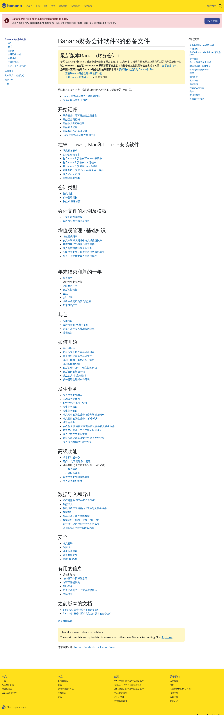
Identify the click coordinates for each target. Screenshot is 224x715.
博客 (53, 6)
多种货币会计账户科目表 (76, 379)
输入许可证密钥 (71, 174)
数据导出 (68, 512)
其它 (192, 73)
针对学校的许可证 (66, 689)
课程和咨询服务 (121, 701)
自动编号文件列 (71, 399)
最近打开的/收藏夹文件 (76, 324)
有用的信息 (195, 95)
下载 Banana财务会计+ (78, 77)
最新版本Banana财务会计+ (203, 45)
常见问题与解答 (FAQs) (75, 100)
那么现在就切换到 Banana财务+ (136, 69)
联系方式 (174, 701)
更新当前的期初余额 (74, 371)
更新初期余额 (70, 289)
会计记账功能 (14, 54)
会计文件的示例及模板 (200, 62)
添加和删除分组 (71, 363)
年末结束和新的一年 (199, 69)
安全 (192, 91)
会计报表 (68, 297)
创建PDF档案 (70, 559)
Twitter (78, 647)
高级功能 (194, 84)
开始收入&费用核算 (73, 123)
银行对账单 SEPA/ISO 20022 (79, 500)
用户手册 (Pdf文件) (17, 66)
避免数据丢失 (70, 555)
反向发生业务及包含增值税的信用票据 (83, 252)
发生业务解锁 (70, 410)
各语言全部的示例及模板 (76, 221)
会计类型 (194, 58)
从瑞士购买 (63, 680)
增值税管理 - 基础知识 (200, 66)
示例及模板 (7, 689)
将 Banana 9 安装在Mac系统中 (80, 162)
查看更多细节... (170, 65)
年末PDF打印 (70, 305)
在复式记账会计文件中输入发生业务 (82, 430)
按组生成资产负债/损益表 (77, 301)
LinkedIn (102, 647)
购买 (60, 685)
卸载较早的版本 (71, 178)
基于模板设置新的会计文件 (77, 356)
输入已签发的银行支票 (75, 434)
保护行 (66, 547)
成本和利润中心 (71, 457)
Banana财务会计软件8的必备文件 (81, 609)
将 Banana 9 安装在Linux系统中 (80, 166)
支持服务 (88, 6)
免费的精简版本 (71, 154)
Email (112, 647)
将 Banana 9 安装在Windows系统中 (82, 158)
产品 (28, 6)
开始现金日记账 (71, 119)
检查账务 (68, 278)
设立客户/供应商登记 (74, 375)
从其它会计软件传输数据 (76, 516)
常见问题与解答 (121, 693)
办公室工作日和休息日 (75, 578)
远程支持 (68, 332)
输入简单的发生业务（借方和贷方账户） (85, 414)
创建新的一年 (70, 285)
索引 (10, 42)
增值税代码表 (70, 236)
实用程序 (68, 321)
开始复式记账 (70, 127)
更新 (60, 697)
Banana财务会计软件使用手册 (79, 135)
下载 (38, 6)
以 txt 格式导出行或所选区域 (78, 527)
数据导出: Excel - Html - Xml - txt (81, 520)
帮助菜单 (68, 586)
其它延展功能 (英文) (14, 75)
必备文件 (63, 6)
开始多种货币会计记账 (75, 131)
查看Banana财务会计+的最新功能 (83, 73)
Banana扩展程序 (9, 693)
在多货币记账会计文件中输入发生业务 (83, 438)
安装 (10, 46)
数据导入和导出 (197, 87)
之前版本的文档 (197, 98)
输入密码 (68, 543)
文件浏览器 (13, 62)
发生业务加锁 (70, 406)
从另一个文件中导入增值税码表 (80, 256)
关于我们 (174, 680)
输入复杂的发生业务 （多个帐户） (81, 418)
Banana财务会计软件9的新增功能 (81, 96)
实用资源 (75, 6)
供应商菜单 (74, 473)
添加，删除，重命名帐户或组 (78, 359)
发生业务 (194, 80)
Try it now (167, 637)
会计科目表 (69, 348)
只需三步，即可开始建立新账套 (80, 115)
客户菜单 (72, 469)
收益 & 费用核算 (71, 201)
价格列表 (62, 693)
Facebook (89, 647)
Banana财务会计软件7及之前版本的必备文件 (87, 613)
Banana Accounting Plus (46, 22)
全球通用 (9, 71)
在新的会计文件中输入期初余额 (80, 367)
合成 (65, 293)
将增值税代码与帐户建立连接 (78, 244)
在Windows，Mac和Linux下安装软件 (205, 53)
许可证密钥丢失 (71, 582)
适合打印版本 (65, 621)
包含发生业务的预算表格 (76, 477)
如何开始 (194, 77)
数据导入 (68, 504)
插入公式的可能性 (72, 481)
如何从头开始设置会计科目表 (78, 352)
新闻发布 (174, 697)
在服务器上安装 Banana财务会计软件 (83, 170)
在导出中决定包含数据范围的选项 (81, 523)
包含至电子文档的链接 (75, 402)
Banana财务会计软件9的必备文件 (129, 680)
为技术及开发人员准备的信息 (78, 328)
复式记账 (68, 193)
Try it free (212, 20)
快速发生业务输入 (72, 395)
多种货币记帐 (70, 197)
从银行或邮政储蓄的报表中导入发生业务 (85, 508)
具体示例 (9, 79)
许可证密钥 (119, 697)
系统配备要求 (70, 150)
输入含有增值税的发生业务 (77, 248)
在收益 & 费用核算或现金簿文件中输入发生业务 (89, 426)
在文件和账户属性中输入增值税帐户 (82, 240)
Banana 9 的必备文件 (15, 39)
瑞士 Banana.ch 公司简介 (181, 689)
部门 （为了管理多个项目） (78, 461)
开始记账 (194, 48)
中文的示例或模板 (72, 217)
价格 (45, 6)
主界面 (11, 50)
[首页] (12, 6)
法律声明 (174, 693)
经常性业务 (69, 422)
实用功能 (12, 58)
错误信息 (68, 594)
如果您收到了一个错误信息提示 (80, 590)
